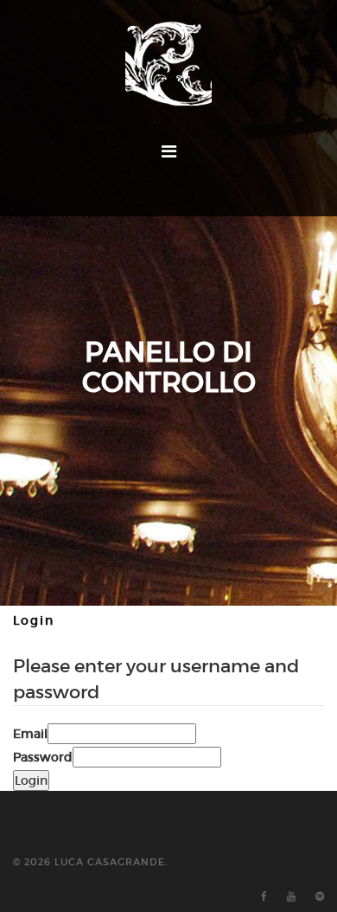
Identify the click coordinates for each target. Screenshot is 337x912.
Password (43, 757)
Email (30, 734)
